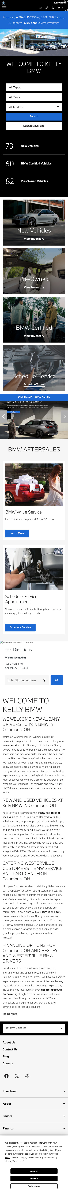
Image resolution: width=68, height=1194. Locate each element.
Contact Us (10, 1049)
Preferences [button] (18, 1161)
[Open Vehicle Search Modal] (40, 7)
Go (56, 680)
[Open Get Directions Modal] (59, 7)
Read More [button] (10, 1013)
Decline (34, 1178)
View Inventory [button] (34, 238)
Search (34, 116)
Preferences (34, 1186)
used (14, 745)
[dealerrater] (27, 1076)
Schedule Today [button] (34, 384)
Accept (34, 1171)
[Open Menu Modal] (4, 7)
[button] (3, 416)
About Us (9, 1042)
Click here (30, 23)
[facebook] (6, 1076)
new (5, 745)
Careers (8, 1063)
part (58, 912)
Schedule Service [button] (34, 126)
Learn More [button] (17, 533)
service (46, 912)
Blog (6, 1056)
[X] (17, 1076)
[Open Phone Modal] (53, 7)
